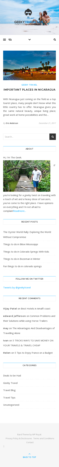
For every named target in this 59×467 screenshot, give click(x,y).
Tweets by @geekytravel (17, 287)
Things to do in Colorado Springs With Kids (26, 251)
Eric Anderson (12, 123)
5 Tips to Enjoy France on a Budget (34, 352)
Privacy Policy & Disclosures (19, 438)
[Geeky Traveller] (29, 16)
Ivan (6, 340)
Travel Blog (9, 390)
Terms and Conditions (43, 438)
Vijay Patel (10, 308)
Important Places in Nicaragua (30, 89)
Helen (7, 352)
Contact (30, 442)
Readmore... (19, 210)
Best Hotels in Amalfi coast (35, 308)
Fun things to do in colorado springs (22, 266)
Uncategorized (11, 404)
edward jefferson (14, 316)
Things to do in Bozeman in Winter (21, 258)
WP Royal (36, 434)
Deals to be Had (12, 375)
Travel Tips (9, 397)
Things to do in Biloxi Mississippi (20, 244)
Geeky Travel (29, 84)
